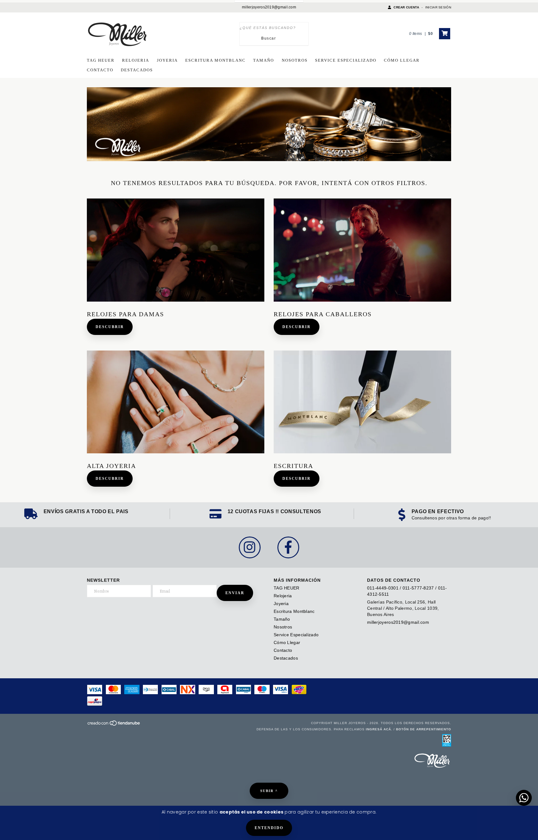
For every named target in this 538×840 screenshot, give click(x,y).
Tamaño (263, 60)
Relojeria (135, 60)
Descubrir (110, 327)
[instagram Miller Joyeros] (250, 547)
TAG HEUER (101, 60)
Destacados (137, 70)
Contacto (100, 70)
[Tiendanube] (114, 725)
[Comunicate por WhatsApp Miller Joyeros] (524, 798)
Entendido (269, 828)
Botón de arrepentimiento (423, 729)
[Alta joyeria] (175, 402)
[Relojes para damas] (175, 250)
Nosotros (295, 60)
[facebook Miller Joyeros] (288, 547)
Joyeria (167, 60)
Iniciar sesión (438, 7)
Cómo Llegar (402, 60)
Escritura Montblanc (215, 60)
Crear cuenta (406, 7)
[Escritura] (362, 402)
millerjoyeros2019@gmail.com (269, 7)
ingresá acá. (379, 729)
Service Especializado (345, 60)
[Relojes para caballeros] (362, 250)
